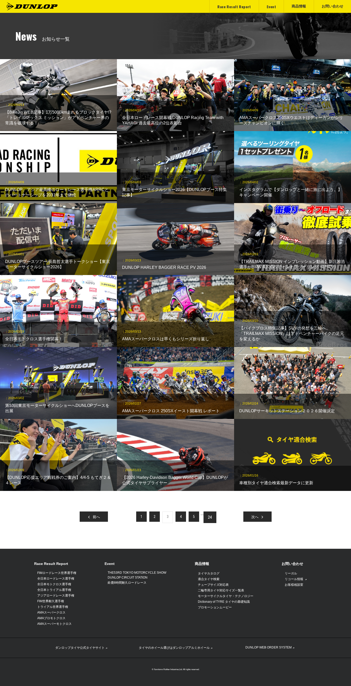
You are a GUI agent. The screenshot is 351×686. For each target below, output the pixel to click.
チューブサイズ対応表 (213, 585)
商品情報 (202, 564)
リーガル (291, 573)
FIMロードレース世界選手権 (56, 573)
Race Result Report (51, 564)
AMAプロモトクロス (51, 618)
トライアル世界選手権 (52, 607)
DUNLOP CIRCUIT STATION (127, 577)
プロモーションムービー (215, 607)
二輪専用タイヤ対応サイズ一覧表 (221, 590)
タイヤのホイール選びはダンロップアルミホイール (174, 648)
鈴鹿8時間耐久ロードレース (127, 582)
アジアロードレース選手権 (55, 595)
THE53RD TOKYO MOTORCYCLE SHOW (137, 572)
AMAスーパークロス (51, 612)
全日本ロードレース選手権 (55, 578)
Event (110, 564)
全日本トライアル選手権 (54, 590)
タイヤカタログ (208, 573)
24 (210, 517)
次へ (254, 516)
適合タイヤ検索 (208, 579)
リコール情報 (294, 579)
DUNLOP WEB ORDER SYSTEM (268, 647)
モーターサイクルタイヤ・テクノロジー (225, 596)
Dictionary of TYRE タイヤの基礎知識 (224, 601)
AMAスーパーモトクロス (54, 624)
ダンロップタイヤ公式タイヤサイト (80, 648)
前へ (96, 516)
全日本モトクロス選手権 (54, 584)
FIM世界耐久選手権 (50, 601)
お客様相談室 (294, 585)
